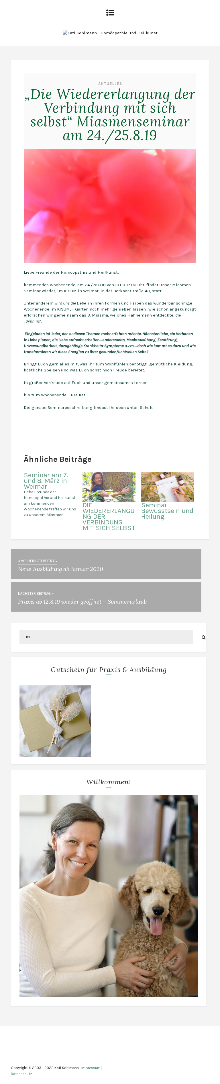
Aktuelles (110, 83)
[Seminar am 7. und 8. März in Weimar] (53, 495)
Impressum (91, 1068)
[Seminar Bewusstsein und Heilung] (167, 487)
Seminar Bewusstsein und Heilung (167, 510)
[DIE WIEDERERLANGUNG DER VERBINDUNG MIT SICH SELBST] (108, 487)
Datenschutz (21, 1074)
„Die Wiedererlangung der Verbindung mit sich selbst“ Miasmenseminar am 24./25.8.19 (110, 114)
